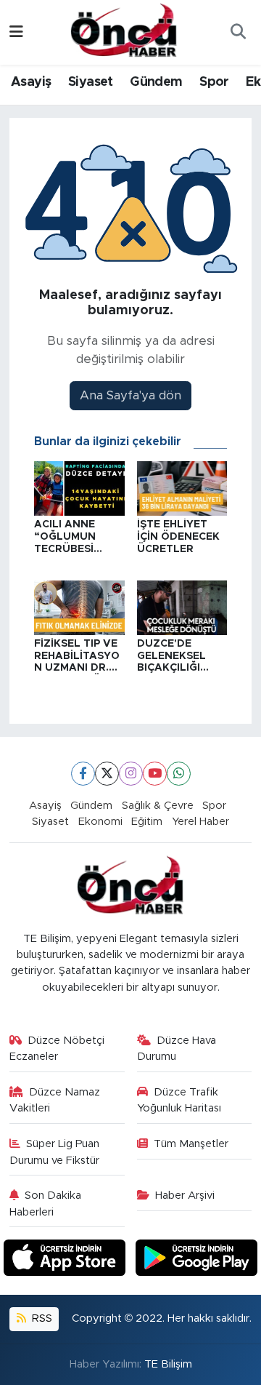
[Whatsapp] (179, 774)
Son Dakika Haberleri (45, 1203)
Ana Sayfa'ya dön (130, 395)
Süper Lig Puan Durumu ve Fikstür (54, 1151)
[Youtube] (155, 774)
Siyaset (90, 82)
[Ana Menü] (16, 32)
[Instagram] (131, 774)
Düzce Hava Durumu (177, 1048)
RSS (40, 1318)
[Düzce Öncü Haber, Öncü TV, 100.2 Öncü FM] (124, 31)
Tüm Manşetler (191, 1143)
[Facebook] (83, 774)
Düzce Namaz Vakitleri (55, 1100)
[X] (107, 774)
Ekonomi (100, 821)
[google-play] (197, 1260)
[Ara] (238, 32)
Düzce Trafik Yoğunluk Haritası (179, 1100)
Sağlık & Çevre (158, 805)
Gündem (156, 82)
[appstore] (67, 1260)
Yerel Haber (200, 821)
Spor (214, 82)
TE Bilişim (168, 1364)
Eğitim (146, 821)
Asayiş (31, 82)
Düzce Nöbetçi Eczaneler (57, 1048)
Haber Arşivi (185, 1195)
